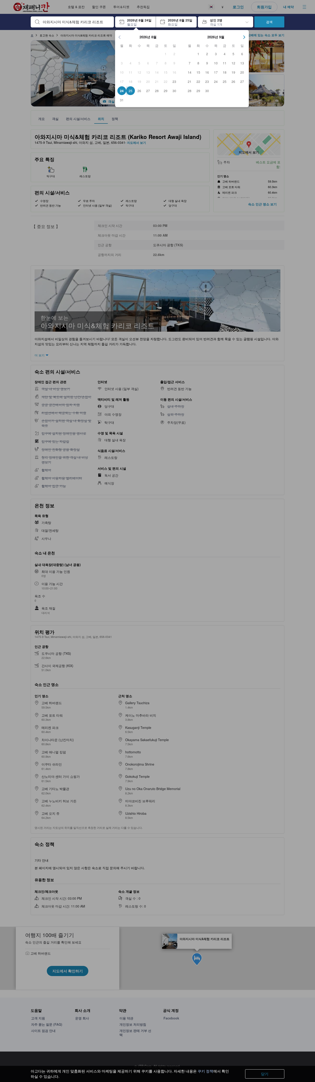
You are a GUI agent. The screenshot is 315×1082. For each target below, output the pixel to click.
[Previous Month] (120, 37)
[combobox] (76, 22)
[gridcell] (165, 53)
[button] (135, 21)
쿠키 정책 (205, 1071)
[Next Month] (244, 37)
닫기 (264, 1073)
